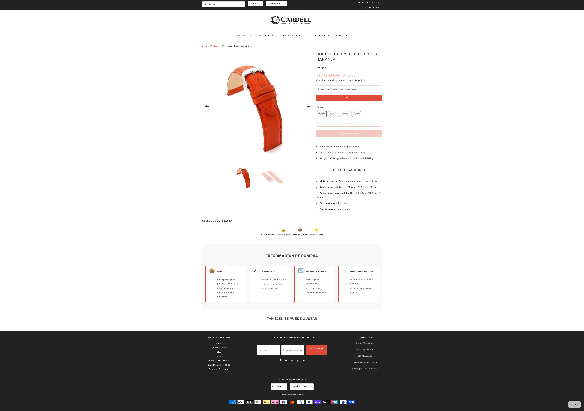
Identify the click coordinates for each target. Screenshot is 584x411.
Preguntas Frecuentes (219, 369)
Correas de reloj (292, 35)
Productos (215, 46)
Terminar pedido (371, 7)
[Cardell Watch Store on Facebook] (280, 361)
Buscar (219, 343)
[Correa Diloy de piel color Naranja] (258, 106)
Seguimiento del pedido (219, 365)
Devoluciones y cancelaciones (292, 379)
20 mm (333, 114)
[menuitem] (244, 35)
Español (254, 3)
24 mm (356, 114)
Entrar (359, 3)
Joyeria (321, 35)
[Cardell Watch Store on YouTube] (286, 361)
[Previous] (207, 106)
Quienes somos (219, 347)
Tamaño (320, 107)
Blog (219, 352)
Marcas (243, 35)
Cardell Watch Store (295, 395)
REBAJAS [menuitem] (341, 35)
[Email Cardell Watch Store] (304, 361)
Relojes (264, 35)
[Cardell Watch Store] (292, 21)
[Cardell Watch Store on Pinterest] (292, 361)
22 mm (344, 114)
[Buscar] (205, 4)
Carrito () (374, 3)
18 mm (321, 114)
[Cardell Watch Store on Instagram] (298, 361)
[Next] (308, 106)
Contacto (219, 356)
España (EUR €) (275, 3)
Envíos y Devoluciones (219, 360)
